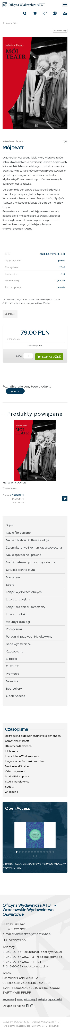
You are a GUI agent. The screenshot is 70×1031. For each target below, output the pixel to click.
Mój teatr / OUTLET (15, 482)
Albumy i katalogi (18, 622)
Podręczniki (14, 629)
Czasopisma (14, 651)
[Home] (35, 4)
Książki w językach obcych (24, 592)
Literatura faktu (17, 614)
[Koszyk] (34, 13)
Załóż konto (65, 13)
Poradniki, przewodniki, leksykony (29, 636)
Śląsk (39, 303)
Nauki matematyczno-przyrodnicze (31, 562)
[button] (17, 852)
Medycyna (13, 577)
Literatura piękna (18, 599)
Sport (10, 585)
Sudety (9, 786)
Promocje (12, 674)
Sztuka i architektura (20, 570)
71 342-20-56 (12, 952)
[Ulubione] (45, 13)
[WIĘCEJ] (35, 835)
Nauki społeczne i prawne (23, 555)
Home (8, 23)
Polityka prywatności (50, 999)
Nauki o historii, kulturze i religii (27, 540)
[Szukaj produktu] (25, 13)
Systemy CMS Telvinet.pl (45, 1025)
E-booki (11, 659)
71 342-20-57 (12, 957)
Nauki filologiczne (18, 532)
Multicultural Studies (17, 766)
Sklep (15, 23)
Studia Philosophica (17, 776)
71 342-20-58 (12, 966)
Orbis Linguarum (15, 771)
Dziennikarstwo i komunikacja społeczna (34, 547)
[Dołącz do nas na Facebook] (27, 1006)
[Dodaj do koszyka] (64, 498)
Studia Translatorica (17, 781)
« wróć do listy (60, 30)
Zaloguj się (55, 13)
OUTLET (12, 666)
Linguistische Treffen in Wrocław (24, 761)
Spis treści (10, 313)
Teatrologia (45, 299)
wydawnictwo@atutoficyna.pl (31, 934)
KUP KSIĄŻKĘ (51, 357)
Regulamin (8, 999)
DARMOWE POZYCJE (40, 863)
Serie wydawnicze (18, 644)
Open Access (15, 696)
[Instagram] (31, 1006)
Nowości (12, 681)
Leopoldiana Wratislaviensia (22, 756)
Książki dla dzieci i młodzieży (25, 607)
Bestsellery (14, 688)
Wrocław (46, 303)
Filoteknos (11, 751)
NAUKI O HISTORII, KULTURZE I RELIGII (21, 299)
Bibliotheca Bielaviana (18, 746)
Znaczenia (11, 792)
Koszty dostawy (26, 999)
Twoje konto (9, 1025)
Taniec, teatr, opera (27, 303)
